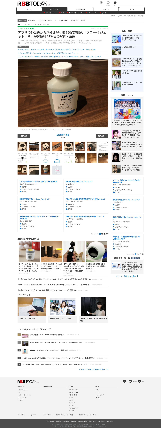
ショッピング (92, 13)
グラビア (72, 403)
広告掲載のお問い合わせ (62, 421)
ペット (98, 392)
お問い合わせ (50, 421)
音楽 (71, 397)
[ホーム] (19, 24)
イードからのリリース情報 (96, 421)
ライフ (132, 9)
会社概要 (73, 421)
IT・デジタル (54, 9)
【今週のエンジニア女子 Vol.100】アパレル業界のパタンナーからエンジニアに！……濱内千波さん (60, 285)
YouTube (135, 381)
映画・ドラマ (74, 389)
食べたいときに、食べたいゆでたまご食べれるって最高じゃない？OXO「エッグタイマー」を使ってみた (57, 49)
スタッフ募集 (109, 421)
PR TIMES (21, 415)
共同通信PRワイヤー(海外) (87, 415)
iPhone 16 (31, 20)
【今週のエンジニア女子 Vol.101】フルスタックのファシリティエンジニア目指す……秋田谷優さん (60, 279)
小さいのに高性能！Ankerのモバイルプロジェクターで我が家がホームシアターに (48, 53)
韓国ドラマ (74, 20)
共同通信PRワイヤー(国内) (64, 415)
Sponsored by (94, 233)
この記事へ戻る (62, 136)
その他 (103, 13)
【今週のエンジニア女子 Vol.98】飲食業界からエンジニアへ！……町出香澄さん (53, 290)
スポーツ (72, 400)
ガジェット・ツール (76, 13)
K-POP (83, 20)
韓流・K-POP (74, 392)
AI (55, 20)
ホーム (29, 9)
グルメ (98, 389)
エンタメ (106, 9)
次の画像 (101, 136)
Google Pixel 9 (63, 20)
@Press (33, 415)
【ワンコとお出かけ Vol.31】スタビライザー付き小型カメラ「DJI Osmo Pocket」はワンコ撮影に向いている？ (59, 56)
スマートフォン (50, 13)
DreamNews (47, 415)
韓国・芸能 (73, 395)
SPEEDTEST (80, 9)
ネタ (62, 13)
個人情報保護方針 (82, 421)
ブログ (72, 405)
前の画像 (24, 136)
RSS (143, 381)
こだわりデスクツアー (45, 20)
